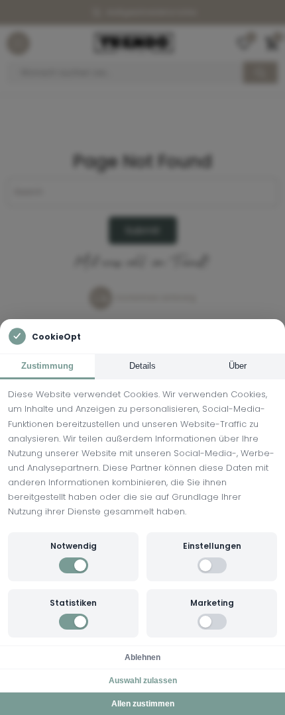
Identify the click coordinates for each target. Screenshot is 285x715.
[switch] (73, 565)
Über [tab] (238, 366)
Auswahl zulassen (143, 680)
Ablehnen (142, 657)
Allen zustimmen (142, 703)
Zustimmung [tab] (47, 366)
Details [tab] (142, 366)
